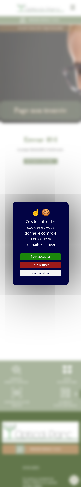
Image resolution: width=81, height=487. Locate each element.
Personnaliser (40, 273)
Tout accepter (40, 256)
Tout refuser (40, 265)
